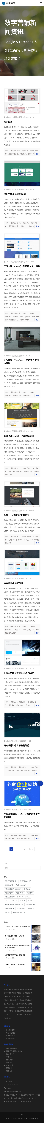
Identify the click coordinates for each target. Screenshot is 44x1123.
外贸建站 (25, 151)
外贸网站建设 (10, 1033)
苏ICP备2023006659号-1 (27, 1118)
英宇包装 (8, 121)
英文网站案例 (17, 189)
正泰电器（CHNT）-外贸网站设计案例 (22, 266)
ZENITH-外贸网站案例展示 (16, 514)
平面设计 (9, 1057)
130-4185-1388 (12, 1085)
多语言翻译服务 (11, 1048)
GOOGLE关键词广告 (26, 395)
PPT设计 (9, 1068)
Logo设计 (9, 1065)
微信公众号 (10, 1054)
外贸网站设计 (13, 154)
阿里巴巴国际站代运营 (14, 1051)
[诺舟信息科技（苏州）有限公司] (10, 3)
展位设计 (9, 1071)
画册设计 (9, 1062)
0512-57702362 (12, 1081)
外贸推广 (23, 154)
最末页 (31, 849)
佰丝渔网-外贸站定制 (13, 583)
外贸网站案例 (15, 151)
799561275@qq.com (14, 1091)
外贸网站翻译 (24, 320)
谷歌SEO (31, 154)
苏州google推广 (25, 316)
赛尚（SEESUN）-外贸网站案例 (19, 435)
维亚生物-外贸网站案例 (15, 194)
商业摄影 (9, 1060)
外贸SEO (8, 316)
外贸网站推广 (15, 468)
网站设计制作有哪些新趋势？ (17, 745)
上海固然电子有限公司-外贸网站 (19, 673)
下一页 (23, 849)
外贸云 (15, 316)
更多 (37, 154)
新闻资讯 (15, 741)
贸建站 (12, 702)
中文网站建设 (10, 1030)
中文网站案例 (17, 117)
